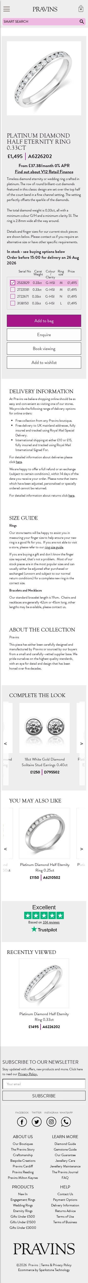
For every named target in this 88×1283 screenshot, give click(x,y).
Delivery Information (65, 1205)
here (19, 461)
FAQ (65, 1177)
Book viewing (44, 348)
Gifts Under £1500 (23, 1222)
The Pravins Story (23, 1149)
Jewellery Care (65, 1160)
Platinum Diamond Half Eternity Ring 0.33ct (44, 1016)
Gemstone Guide (65, 1149)
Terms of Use (65, 1216)
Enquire (44, 334)
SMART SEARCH (16, 21)
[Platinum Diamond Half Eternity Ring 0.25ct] (44, 833)
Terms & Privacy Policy (56, 1265)
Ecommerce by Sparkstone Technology (44, 1270)
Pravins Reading (22, 1172)
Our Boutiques (23, 1144)
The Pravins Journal (65, 1172)
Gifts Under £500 (23, 1216)
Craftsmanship (23, 1155)
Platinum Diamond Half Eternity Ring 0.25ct (44, 867)
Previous (6, 743)
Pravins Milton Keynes (23, 1177)
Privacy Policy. (28, 1074)
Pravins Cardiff (23, 1166)
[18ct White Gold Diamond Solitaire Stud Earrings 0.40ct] (44, 727)
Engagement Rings (23, 1199)
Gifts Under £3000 (23, 1227)
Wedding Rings (23, 1205)
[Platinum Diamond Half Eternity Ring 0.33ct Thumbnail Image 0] (44, 78)
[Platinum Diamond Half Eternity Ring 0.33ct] (44, 983)
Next (82, 743)
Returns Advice (65, 1211)
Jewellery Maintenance (65, 1166)
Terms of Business (65, 1222)
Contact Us (65, 1194)
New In (23, 1194)
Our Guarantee (65, 1155)
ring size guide (54, 547)
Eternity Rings (23, 1211)
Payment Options (65, 1199)
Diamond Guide (65, 1144)
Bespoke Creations (22, 1160)
